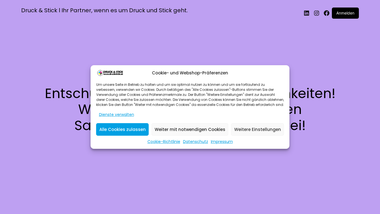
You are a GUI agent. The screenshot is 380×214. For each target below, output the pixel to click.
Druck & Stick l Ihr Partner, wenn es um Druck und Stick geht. (104, 10)
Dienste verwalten (116, 114)
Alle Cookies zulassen (122, 129)
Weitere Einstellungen (257, 129)
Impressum (222, 141)
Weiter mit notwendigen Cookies (190, 129)
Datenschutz (195, 141)
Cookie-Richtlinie (163, 141)
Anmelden (345, 13)
